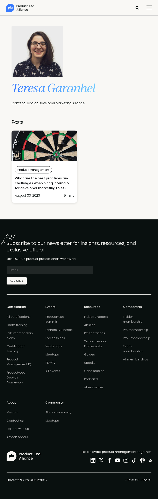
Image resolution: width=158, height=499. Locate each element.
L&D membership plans (20, 335)
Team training (17, 325)
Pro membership (135, 330)
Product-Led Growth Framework (16, 377)
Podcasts (91, 379)
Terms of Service (138, 480)
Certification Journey (16, 348)
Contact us (15, 420)
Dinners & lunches (59, 330)
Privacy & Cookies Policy (27, 480)
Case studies (94, 371)
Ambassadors (17, 437)
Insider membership (133, 319)
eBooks (89, 362)
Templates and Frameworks (95, 343)
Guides (89, 354)
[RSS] (149, 460)
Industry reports (96, 316)
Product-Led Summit (54, 319)
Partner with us (18, 429)
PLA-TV (50, 362)
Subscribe (16, 280)
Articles (89, 325)
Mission (12, 412)
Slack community (58, 412)
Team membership (133, 348)
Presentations (94, 333)
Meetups (52, 354)
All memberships (135, 359)
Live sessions (55, 338)
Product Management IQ (19, 361)
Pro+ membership (136, 338)
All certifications (18, 316)
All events (52, 371)
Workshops (53, 346)
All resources (93, 387)
